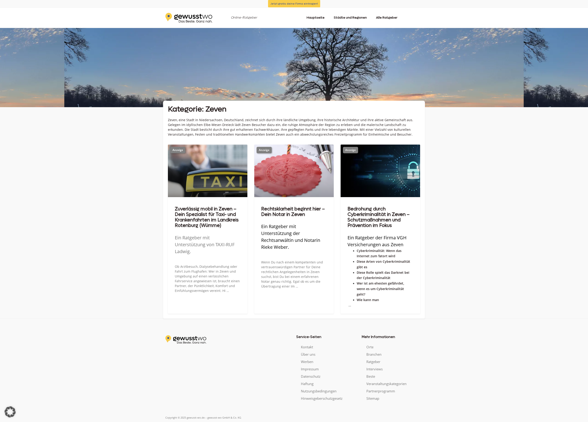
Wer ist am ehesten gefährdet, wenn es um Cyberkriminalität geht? (380, 288)
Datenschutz (310, 376)
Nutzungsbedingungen (318, 391)
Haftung (307, 383)
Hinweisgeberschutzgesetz (321, 398)
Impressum (310, 369)
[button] (10, 412)
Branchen (374, 354)
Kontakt (307, 347)
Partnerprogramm (380, 391)
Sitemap (372, 398)
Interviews (374, 369)
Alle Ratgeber (386, 17)
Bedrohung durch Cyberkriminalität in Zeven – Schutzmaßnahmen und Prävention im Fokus (379, 217)
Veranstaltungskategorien (386, 383)
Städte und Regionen (350, 17)
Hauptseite (316, 17)
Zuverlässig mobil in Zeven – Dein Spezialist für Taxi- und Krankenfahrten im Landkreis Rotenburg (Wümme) (207, 217)
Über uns (308, 354)
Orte (369, 347)
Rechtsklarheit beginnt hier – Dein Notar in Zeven (293, 212)
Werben (307, 361)
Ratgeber (373, 361)
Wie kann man (368, 300)
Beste (370, 376)
